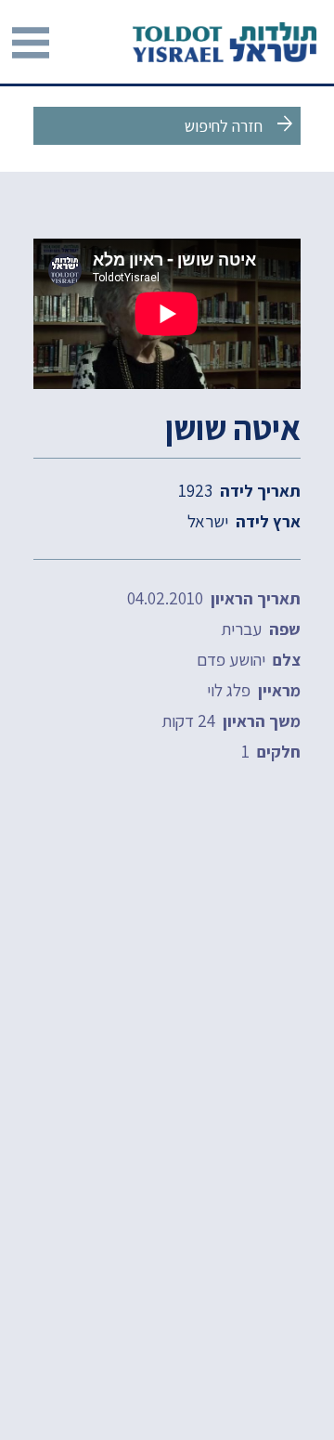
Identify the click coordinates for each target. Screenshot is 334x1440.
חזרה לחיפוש (241, 124)
